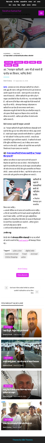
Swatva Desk (7, 334)
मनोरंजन (34, 5)
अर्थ (35, 2)
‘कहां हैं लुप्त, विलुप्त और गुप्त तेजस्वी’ (16, 330)
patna (23, 257)
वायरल (14, 5)
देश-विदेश (16, 2)
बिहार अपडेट (9, 2)
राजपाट (30, 2)
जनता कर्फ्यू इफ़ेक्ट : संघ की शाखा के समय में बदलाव (21, 361)
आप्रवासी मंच (23, 2)
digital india (30, 250)
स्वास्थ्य (29, 5)
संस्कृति (23, 5)
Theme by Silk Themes (22, 440)
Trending (18, 62)
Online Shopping (11, 257)
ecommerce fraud (11, 254)
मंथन (10, 5)
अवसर (38, 2)
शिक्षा (19, 5)
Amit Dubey (7, 81)
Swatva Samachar (11, 10)
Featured (17, 53)
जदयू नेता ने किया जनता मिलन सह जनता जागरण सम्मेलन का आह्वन (20, 391)
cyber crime (17, 250)
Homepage (6, 53)
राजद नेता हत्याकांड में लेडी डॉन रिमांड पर (17, 423)
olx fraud (34, 254)
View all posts (22, 275)
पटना (39, 62)
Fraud (24, 254)
